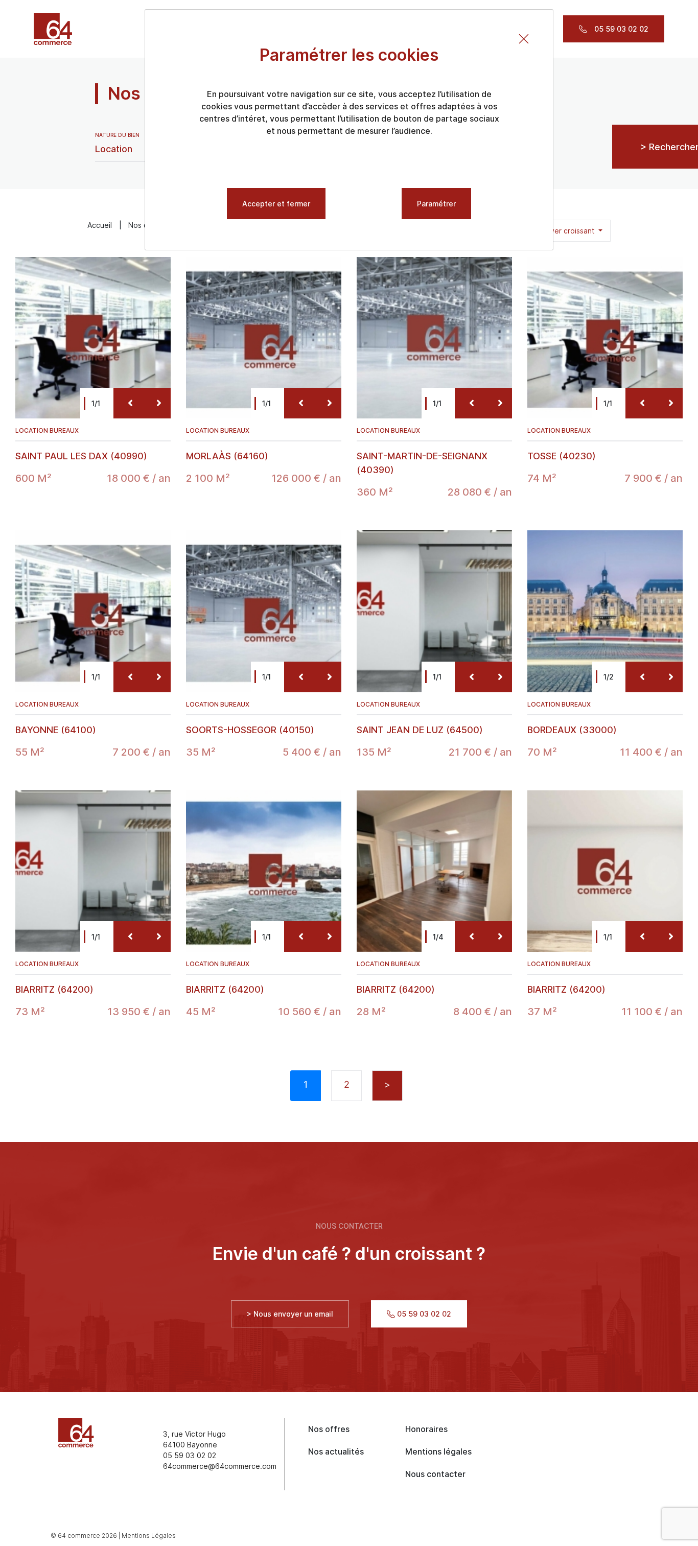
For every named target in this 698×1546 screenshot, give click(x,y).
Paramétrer (436, 203)
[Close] (524, 39)
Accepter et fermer (276, 203)
